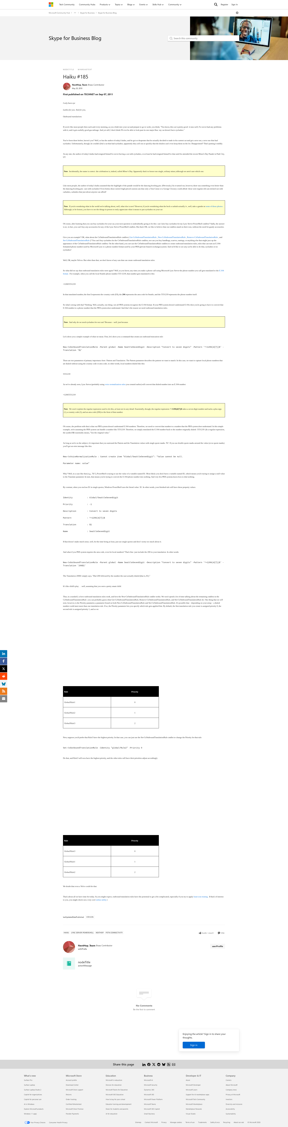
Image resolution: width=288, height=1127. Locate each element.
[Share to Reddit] (158, 1064)
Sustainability (231, 1114)
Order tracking (71, 1099)
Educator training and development (118, 1104)
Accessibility (230, 1109)
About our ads (239, 1122)
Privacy (163, 1122)
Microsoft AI (148, 1080)
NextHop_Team (79, 84)
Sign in (193, 1045)
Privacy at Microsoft (233, 1094)
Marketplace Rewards (194, 1109)
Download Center (72, 1085)
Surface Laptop (29, 1085)
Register (224, 4)
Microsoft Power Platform (153, 1099)
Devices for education (114, 1085)
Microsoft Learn (191, 1090)
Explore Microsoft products (34, 1109)
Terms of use (190, 1122)
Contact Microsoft (151, 1122)
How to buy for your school (115, 1099)
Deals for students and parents (117, 1109)
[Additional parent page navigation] (75, 13)
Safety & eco (215, 1122)
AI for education (111, 1114)
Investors (229, 1099)
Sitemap (138, 1122)
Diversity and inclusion (234, 1104)
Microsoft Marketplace (194, 1104)
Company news (231, 1090)
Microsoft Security (150, 1085)
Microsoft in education (114, 1080)
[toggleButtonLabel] (237, 13)
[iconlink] (69, 964)
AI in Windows (29, 1104)
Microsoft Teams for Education (117, 1090)
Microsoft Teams (150, 1104)
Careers (228, 1080)
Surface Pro (28, 1080)
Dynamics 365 (149, 1090)
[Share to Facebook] (148, 1064)
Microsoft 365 (149, 1094)
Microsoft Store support (74, 1090)
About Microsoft (231, 1085)
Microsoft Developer (193, 1085)
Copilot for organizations (33, 1094)
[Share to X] (153, 1064)
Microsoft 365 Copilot (152, 1109)
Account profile (71, 1080)
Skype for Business (87, 13)
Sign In (234, 4)
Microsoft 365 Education (114, 1094)
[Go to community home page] (51, 4)
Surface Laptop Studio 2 (32, 1090)
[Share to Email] (173, 1064)
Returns (69, 1094)
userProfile (217, 946)
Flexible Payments (72, 1114)
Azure (188, 1080)
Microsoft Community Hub (59, 13)
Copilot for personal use (32, 1099)
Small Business (149, 1114)
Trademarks (202, 1122)
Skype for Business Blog (107, 13)
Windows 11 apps (30, 1114)
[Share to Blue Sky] (163, 1064)
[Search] (216, 4)
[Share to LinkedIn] (144, 1064)
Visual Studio (190, 1114)
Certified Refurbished (73, 1104)
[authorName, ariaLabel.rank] (66, 86)
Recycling (226, 1122)
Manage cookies (176, 1122)
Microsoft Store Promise (74, 1109)
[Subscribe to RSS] (168, 1064)
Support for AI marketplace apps (197, 1094)
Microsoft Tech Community (195, 1099)
